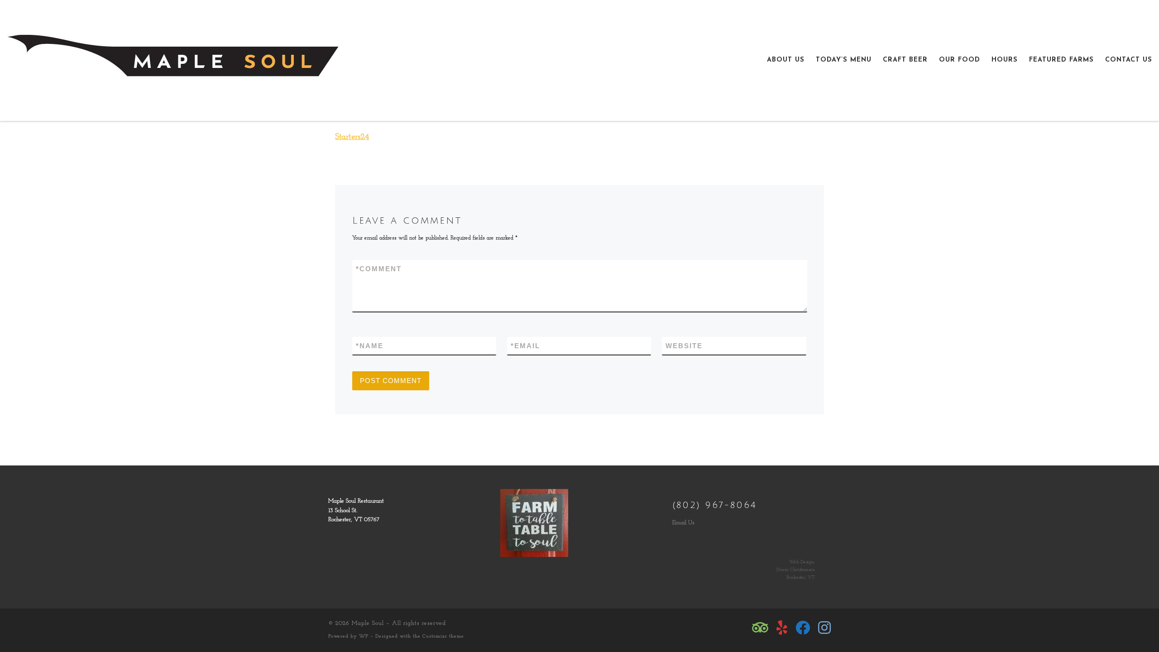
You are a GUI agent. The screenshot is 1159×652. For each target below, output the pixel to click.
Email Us (683, 523)
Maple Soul (368, 623)
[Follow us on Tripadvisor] (760, 627)
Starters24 (352, 137)
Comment (379, 269)
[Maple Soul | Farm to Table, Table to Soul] (173, 59)
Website (684, 346)
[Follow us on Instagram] (824, 627)
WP (364, 636)
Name (369, 346)
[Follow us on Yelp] (781, 627)
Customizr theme (443, 636)
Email (525, 346)
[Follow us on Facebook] (802, 627)
